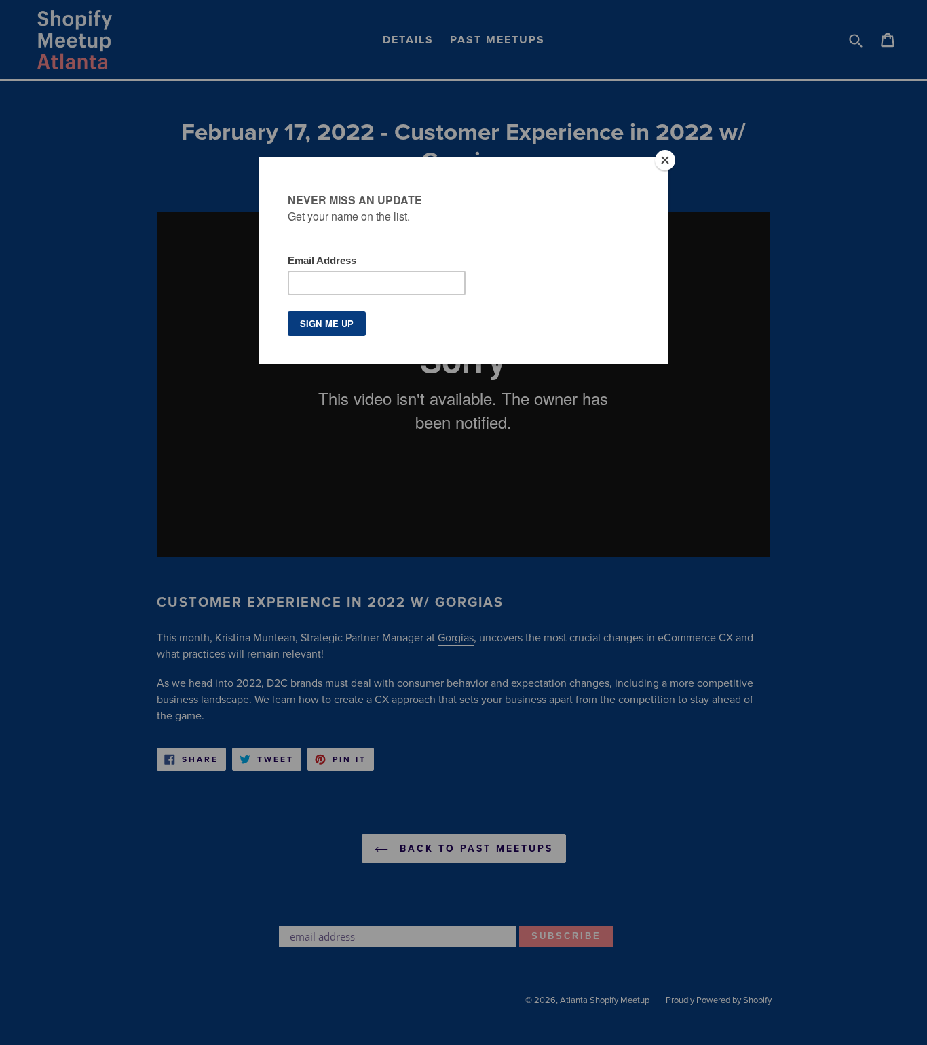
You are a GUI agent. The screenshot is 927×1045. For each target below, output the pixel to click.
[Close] (665, 160)
